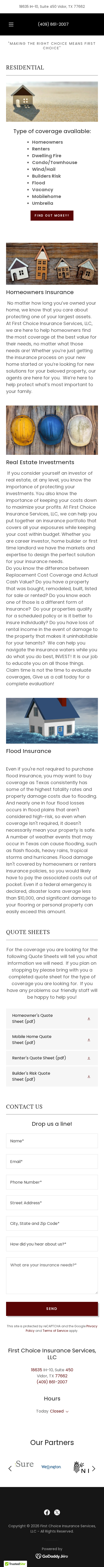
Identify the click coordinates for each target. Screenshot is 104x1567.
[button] (11, 24)
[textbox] (52, 1141)
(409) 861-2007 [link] (53, 24)
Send (52, 1308)
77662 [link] (61, 1376)
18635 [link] (36, 1370)
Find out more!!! (52, 215)
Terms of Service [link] (55, 1331)
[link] (52, 1019)
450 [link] (69, 1370)
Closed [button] (57, 1411)
